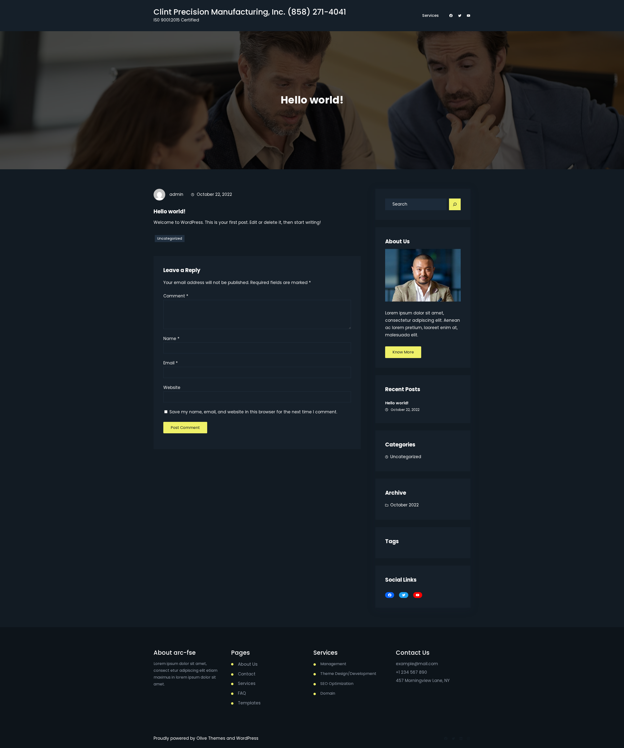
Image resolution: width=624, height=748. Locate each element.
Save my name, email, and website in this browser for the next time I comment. (253, 412)
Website (171, 387)
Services (430, 15)
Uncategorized (169, 238)
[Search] (455, 204)
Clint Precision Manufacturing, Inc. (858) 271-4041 (250, 11)
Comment (175, 296)
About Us (248, 664)
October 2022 (404, 505)
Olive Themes (211, 738)
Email (170, 363)
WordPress (247, 738)
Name (171, 338)
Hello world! (397, 403)
